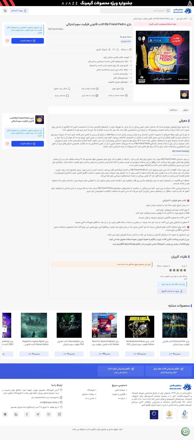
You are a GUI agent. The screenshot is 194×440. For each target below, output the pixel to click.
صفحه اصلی (120, 390)
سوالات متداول (88, 394)
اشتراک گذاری (101, 49)
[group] (97, 3)
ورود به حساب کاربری (170, 291)
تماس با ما (89, 398)
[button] (4, 330)
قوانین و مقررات (118, 394)
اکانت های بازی (181, 18)
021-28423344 (38, 397)
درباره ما (121, 398)
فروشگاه (90, 390)
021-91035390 (53, 397)
